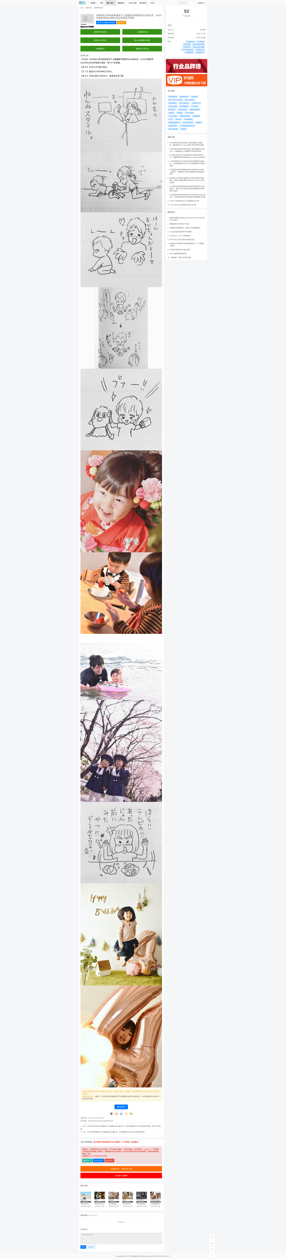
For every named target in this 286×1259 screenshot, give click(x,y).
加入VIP (122, 22)
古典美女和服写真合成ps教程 (180, 249)
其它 (152, 3)
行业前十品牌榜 (121, 1175)
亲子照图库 (200, 42)
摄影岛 (97, 1096)
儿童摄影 (116, 59)
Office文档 (132, 3)
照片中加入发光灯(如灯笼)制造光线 (182, 239)
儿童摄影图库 (189, 52)
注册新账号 (91, 1247)
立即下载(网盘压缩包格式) (107, 22)
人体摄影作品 (142, 32)
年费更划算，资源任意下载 (121, 1169)
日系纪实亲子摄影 (198, 47)
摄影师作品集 (98, 8)
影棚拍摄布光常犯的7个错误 (179, 224)
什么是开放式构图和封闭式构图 (181, 232)
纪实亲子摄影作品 (187, 50)
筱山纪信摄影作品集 (142, 40)
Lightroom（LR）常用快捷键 (180, 236)
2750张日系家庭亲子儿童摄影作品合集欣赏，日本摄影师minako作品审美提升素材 (116, 1132)
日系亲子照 (187, 47)
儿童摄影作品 (200, 50)
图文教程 (143, 3)
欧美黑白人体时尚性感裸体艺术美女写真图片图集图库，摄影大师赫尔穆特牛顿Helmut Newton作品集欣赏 (187, 180)
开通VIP (110, 1160)
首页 (81, 8)
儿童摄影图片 (200, 52)
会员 (201, 3)
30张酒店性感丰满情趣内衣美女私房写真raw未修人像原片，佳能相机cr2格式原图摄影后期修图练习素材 (187, 172)
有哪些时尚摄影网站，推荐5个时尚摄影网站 (185, 228)
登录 (83, 1247)
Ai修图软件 (100, 49)
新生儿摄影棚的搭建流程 (178, 253)
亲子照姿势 (187, 44)
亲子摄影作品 (190, 42)
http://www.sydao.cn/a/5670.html (100, 1121)
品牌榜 (93, 3)
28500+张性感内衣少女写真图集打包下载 (184, 201)
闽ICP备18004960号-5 (162, 1256)
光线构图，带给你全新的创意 (180, 257)
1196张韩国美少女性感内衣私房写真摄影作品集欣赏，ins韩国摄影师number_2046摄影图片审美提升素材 (187, 163)
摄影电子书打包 (142, 49)
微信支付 (88, 1160)
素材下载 (110, 3)
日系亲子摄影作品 (198, 44)
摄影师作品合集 (100, 32)
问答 (101, 3)
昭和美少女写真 (100, 40)
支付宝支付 (99, 1160)
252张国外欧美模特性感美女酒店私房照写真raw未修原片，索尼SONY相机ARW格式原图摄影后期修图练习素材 (187, 188)
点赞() (122, 1107)
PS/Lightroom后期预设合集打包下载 (183, 205)
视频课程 (121, 3)
